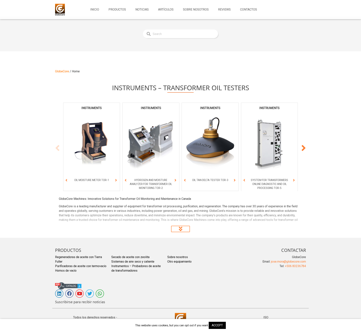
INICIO (94, 9)
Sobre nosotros (196, 9)
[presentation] (66, 180)
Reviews (224, 9)
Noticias (142, 9)
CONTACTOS (248, 9)
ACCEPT (217, 325)
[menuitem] (94, 9)
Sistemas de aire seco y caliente (132, 261)
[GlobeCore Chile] (60, 9)
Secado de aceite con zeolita (130, 257)
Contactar (293, 250)
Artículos (166, 9)
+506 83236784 (295, 266)
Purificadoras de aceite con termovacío (80, 266)
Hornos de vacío (66, 270)
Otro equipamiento (179, 261)
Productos (117, 9)
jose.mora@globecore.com (288, 261)
